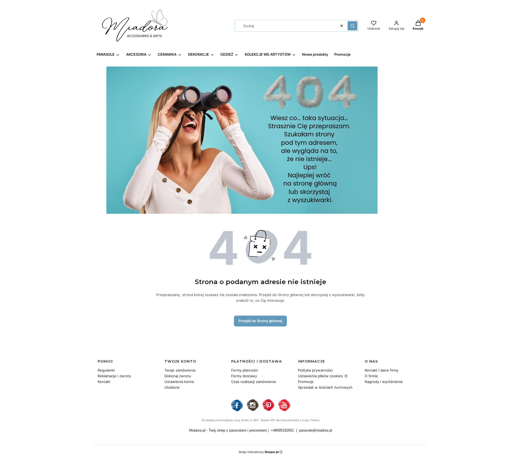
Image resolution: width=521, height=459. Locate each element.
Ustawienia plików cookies (321, 376)
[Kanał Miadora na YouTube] (284, 410)
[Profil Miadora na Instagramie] (252, 410)
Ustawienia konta (179, 381)
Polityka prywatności (315, 370)
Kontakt (104, 381)
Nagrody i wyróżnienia (383, 381)
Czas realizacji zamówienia (253, 381)
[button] (352, 25)
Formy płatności (244, 370)
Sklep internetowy (259, 452)
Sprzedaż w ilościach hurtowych (325, 387)
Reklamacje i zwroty (114, 376)
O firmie (371, 376)
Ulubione (172, 387)
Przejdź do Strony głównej (260, 321)
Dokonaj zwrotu (177, 376)
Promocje (306, 381)
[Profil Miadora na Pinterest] (268, 410)
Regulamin (106, 370)
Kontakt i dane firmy (381, 370)
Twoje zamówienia (179, 370)
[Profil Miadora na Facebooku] (237, 410)
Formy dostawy (244, 376)
